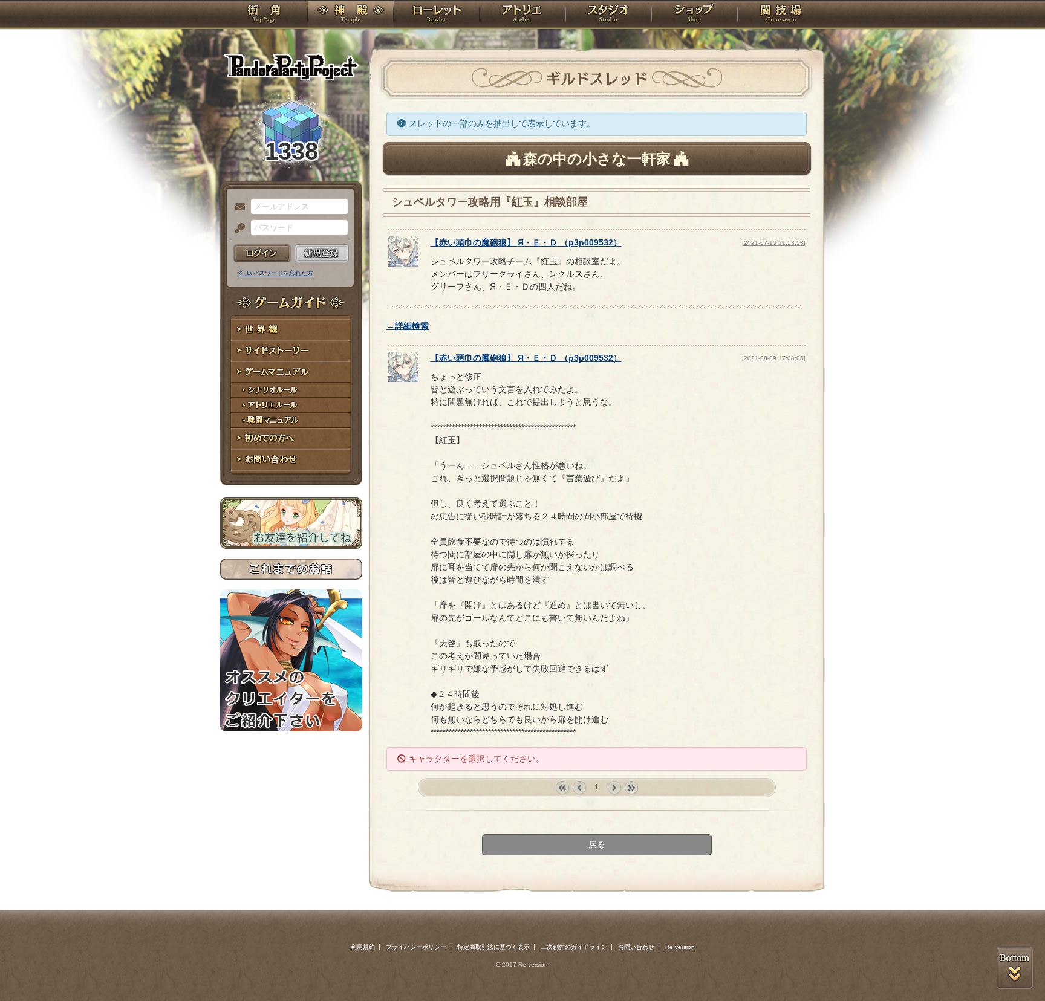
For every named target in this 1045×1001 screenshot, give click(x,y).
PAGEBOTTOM (1015, 968)
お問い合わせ (291, 459)
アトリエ (522, 15)
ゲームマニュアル (291, 372)
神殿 (351, 15)
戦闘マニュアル (291, 420)
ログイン (262, 253)
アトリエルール (291, 405)
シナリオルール (291, 390)
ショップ (694, 15)
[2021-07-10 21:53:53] (774, 242)
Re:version (680, 947)
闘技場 (781, 15)
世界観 (291, 329)
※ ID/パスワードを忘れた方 (275, 273)
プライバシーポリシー (416, 947)
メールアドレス (237, 207)
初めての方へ (291, 438)
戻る (596, 844)
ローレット (437, 15)
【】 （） (526, 242)
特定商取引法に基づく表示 (493, 947)
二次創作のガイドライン (574, 947)
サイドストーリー (291, 350)
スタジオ (608, 15)
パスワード (237, 228)
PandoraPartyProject (291, 66)
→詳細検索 (407, 326)
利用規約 (363, 947)
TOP (264, 15)
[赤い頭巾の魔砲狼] (403, 263)
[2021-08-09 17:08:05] (774, 358)
